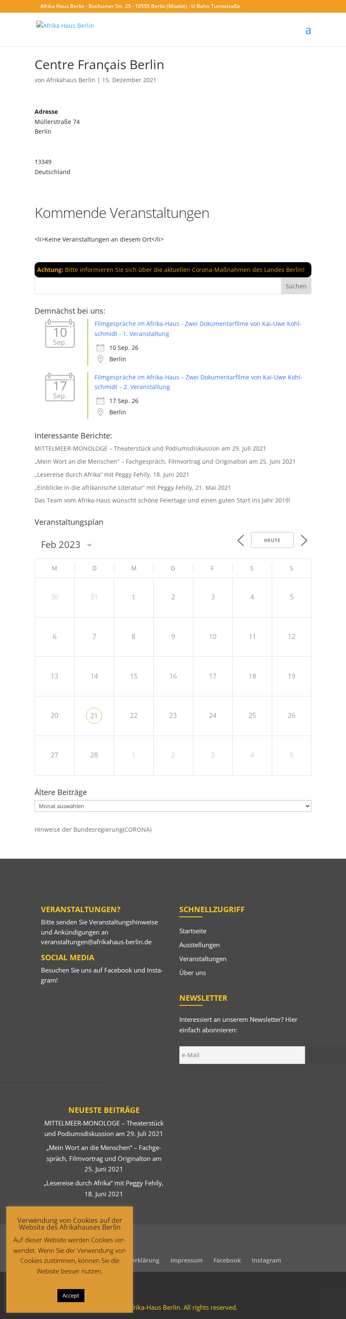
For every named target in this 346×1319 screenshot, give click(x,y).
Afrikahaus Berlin (70, 80)
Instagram (266, 1260)
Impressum (186, 1260)
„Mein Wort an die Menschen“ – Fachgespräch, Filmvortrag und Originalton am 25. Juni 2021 (165, 461)
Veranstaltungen (203, 958)
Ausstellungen (199, 944)
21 (94, 715)
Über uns (192, 972)
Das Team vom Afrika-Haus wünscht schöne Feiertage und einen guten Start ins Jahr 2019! (162, 500)
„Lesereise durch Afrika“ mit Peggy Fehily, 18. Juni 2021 (112, 474)
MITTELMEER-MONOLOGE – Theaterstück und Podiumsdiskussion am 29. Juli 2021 (150, 448)
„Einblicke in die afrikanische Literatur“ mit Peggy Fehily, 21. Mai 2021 (133, 488)
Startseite (192, 931)
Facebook (118, 970)
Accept (70, 1295)
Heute (272, 540)
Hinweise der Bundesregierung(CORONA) (93, 829)
